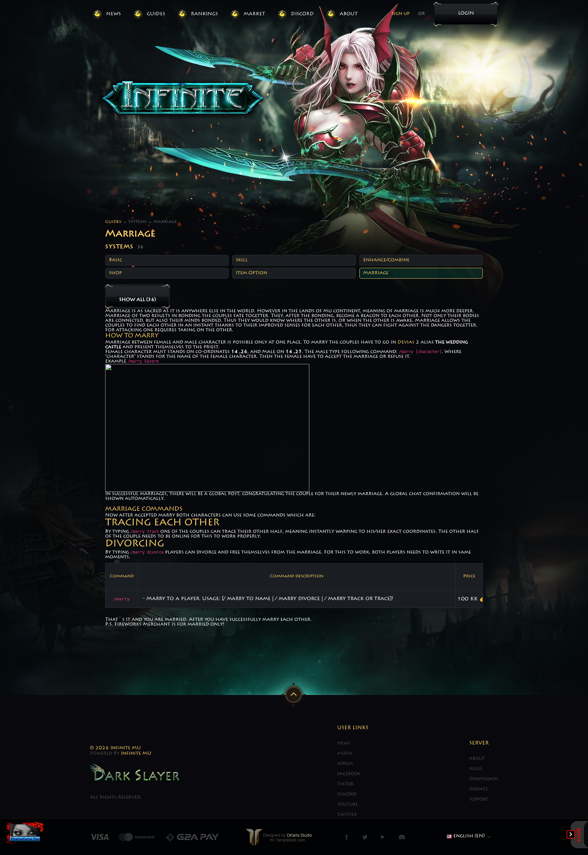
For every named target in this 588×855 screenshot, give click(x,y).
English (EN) (468, 836)
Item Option (251, 273)
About (349, 14)
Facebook (348, 774)
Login (466, 13)
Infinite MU (136, 753)
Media (345, 754)
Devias (405, 342)
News (113, 14)
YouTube (347, 805)
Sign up (400, 14)
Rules (475, 769)
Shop (115, 273)
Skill (242, 260)
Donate (478, 789)
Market (254, 14)
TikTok (345, 784)
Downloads (483, 779)
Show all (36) (137, 300)
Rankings (204, 14)
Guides (156, 14)
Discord (302, 14)
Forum (345, 764)
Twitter (347, 815)
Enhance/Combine (386, 260)
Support (478, 800)
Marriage (375, 273)
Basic (115, 260)
